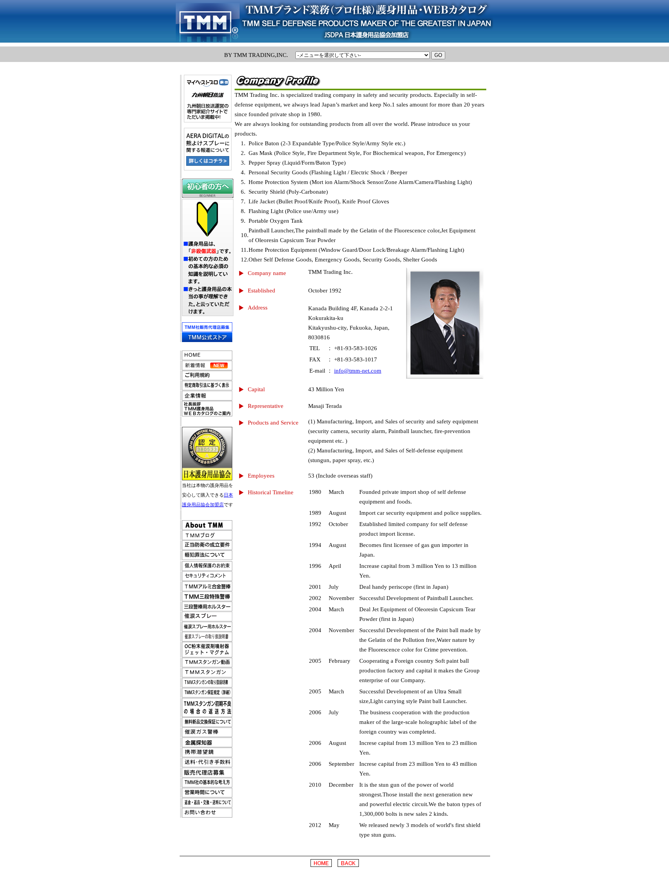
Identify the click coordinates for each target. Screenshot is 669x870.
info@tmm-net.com (357, 371)
